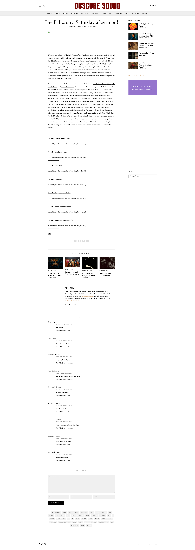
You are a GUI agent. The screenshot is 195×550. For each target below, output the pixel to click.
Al (70, 512)
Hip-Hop (145, 13)
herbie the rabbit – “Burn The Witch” (146, 44)
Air (64, 512)
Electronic (135, 13)
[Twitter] (153, 5)
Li (68, 519)
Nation (105, 519)
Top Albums (95, 13)
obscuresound (64, 522)
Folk (126, 13)
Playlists (74, 13)
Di (68, 516)
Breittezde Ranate (55, 387)
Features (93, 26)
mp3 (90, 519)
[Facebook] (151, 5)
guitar (102, 516)
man (77, 519)
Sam (80, 522)
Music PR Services (151, 544)
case (51, 516)
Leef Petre (52, 338)
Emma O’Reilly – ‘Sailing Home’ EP (146, 34)
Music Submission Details (136, 76)
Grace (94, 516)
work (89, 525)
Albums (65, 13)
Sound (94, 522)
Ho (109, 516)
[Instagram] (156, 5)
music (97, 519)
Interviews (85, 13)
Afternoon (56, 512)
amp (91, 512)
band (98, 512)
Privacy (122, 544)
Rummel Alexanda (55, 354)
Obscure (53, 522)
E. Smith (80, 516)
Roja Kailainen (53, 371)
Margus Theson (54, 452)
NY (111, 519)
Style (101, 522)
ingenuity (61, 519)
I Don (52, 519)
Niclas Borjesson (54, 403)
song (87, 522)
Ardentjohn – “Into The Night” (146, 54)
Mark (84, 519)
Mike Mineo (73, 26)
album (75, 512)
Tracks (57, 13)
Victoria (74, 525)
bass (104, 512)
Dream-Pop (118, 13)
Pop (110, 13)
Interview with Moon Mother (105, 274)
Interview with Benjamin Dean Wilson (88, 275)
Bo (110, 512)
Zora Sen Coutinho (55, 419)
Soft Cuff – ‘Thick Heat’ (146, 25)
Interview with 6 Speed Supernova (72, 273)
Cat (57, 516)
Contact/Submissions (132, 544)
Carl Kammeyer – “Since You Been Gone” (146, 64)
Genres (49, 13)
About (110, 544)
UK (107, 522)
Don (73, 516)
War (82, 525)
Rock (104, 13)
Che (62, 516)
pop (74, 522)
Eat (87, 516)
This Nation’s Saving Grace (102, 84)
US (112, 522)
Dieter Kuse (52, 322)
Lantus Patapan (54, 436)
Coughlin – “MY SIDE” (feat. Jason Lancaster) (55, 275)
